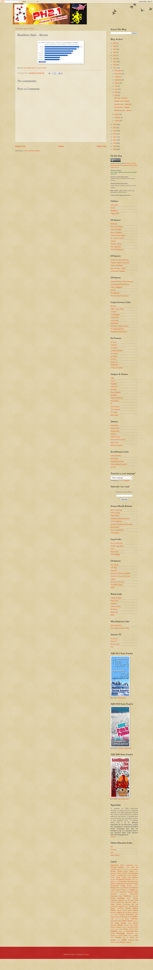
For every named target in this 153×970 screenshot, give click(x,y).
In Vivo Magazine (116, 521)
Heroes (135, 896)
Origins (116, 914)
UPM (119, 940)
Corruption (134, 875)
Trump (129, 935)
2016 (115, 124)
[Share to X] (57, 73)
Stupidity (114, 931)
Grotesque (114, 896)
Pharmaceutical (116, 917)
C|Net (112, 378)
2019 (115, 62)
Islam (129, 902)
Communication (133, 873)
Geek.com (114, 386)
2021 (115, 55)
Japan (113, 904)
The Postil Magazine (117, 249)
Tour (117, 935)
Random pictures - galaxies (123, 110)
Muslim (130, 910)
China (125, 873)
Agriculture (129, 865)
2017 (115, 68)
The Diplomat (115, 293)
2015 (115, 128)
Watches (113, 942)
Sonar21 (113, 241)
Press (120, 921)
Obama (119, 912)
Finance (113, 888)
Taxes (113, 933)
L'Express (114, 345)
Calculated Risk (116, 456)
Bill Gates (130, 869)
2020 (115, 59)
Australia (113, 869)
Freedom (118, 890)
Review (126, 925)
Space (126, 929)
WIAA (112, 615)
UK (127, 937)
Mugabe (119, 910)
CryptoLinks (114, 323)
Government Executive (118, 439)
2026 (115, 43)
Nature (135, 910)
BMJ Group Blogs (116, 510)
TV (132, 935)
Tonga (136, 933)
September (118, 80)
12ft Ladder (114, 205)
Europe (123, 885)
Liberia (126, 906)
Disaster (128, 879)
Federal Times (115, 437)
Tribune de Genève (117, 368)
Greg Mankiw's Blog (117, 461)
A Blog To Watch (116, 598)
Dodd (136, 879)
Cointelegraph (115, 315)
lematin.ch (114, 362)
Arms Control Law (116, 543)
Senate (136, 927)
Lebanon (121, 906)
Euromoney (114, 458)
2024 (115, 46)
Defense (135, 877)
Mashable (114, 395)
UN (137, 937)
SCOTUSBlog (115, 554)
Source (113, 837)
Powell (127, 918)
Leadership (114, 906)
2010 (115, 143)
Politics (135, 917)
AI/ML (136, 865)
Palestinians (130, 914)
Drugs (112, 881)
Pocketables (115, 401)
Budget (131, 871)
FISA (118, 887)
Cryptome (114, 570)
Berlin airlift (123, 869)
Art (137, 867)
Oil (123, 912)
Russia (113, 927)
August (117, 83)
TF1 (112, 647)
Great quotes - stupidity (121, 107)
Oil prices (128, 912)
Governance (123, 894)
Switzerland (130, 931)
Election (113, 883)
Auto (118, 869)
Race (129, 923)
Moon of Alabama (116, 232)
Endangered (129, 883)
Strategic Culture (116, 244)
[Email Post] (49, 73)
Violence (131, 940)
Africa (122, 865)
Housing (135, 898)
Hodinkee (114, 604)
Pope (112, 918)
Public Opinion (127, 921)
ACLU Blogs (115, 565)
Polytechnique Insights (118, 235)
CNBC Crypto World (117, 309)
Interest (113, 902)
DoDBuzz (114, 434)
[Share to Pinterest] (61, 73)
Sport (136, 929)
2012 (115, 137)
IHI (112, 847)
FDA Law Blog (115, 513)
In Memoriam (130, 900)
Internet (118, 902)
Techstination (115, 406)
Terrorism (130, 933)
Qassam (136, 921)
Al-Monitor (114, 224)
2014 (115, 131)
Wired (112, 587)
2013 (115, 134)
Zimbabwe (128, 942)
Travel (120, 935)
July (116, 86)
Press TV (114, 641)
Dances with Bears (117, 265)
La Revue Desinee (117, 350)
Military (113, 910)
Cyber (129, 877)
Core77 (113, 381)
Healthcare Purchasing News (120, 518)
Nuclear (113, 912)
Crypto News (115, 317)
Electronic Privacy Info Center (120, 576)
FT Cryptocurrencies (117, 329)
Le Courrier (114, 353)
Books (126, 871)
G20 (128, 890)
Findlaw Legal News (117, 546)
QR (112, 923)
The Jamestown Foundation (120, 296)
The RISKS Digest (117, 585)
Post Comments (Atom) (32, 151)
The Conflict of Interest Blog (120, 628)
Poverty (121, 918)
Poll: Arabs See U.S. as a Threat (34, 68)
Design (113, 879)
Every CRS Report (117, 227)
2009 (115, 146)
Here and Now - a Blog (118, 268)
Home (61, 146)
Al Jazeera (114, 638)
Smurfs (112, 929)
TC (112, 404)
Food (121, 887)
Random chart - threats (121, 101)
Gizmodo (113, 389)
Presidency (114, 921)
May (116, 92)
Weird (118, 942)
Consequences (121, 875)
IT (137, 902)
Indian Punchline (116, 229)
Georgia (130, 892)
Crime (112, 877)
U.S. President (116, 937)
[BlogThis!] (55, 73)
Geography (123, 892)
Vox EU (113, 467)
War (136, 940)
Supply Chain (121, 931)
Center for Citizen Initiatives (120, 260)
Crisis (118, 877)
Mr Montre (114, 609)
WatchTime (114, 612)
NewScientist (115, 527)
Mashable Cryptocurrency (119, 332)
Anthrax (128, 867)
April (116, 95)
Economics (123, 881)
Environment (115, 885)
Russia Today (115, 644)
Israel (134, 902)
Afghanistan (114, 865)
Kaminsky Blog (116, 606)
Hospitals (121, 898)
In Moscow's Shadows (118, 271)
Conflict (113, 875)
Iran (122, 902)
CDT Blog (114, 567)
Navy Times (115, 442)
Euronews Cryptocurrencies (119, 326)
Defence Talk (115, 428)
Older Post (101, 146)
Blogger (86, 954)
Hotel (128, 898)
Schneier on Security (117, 582)
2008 (115, 149)
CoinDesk (114, 312)
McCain (128, 908)
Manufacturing (133, 906)
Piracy (130, 916)
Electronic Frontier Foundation (120, 573)
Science (118, 927)
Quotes (123, 923)
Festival (136, 885)
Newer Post (20, 146)
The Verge (114, 412)
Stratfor (113, 290)
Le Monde (114, 356)
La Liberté (114, 348)
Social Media (119, 929)
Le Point (113, 359)
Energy (135, 883)
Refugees (114, 925)
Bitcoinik (113, 306)
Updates (113, 940)
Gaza (117, 892)
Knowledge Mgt (128, 904)
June (116, 89)
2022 (115, 52)
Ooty (112, 914)
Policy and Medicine (117, 530)
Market (113, 908)
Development (120, 879)
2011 (115, 140)
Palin (136, 914)
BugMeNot (114, 211)
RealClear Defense (117, 445)
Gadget (132, 890)
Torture (113, 935)
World (122, 942)
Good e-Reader (115, 392)
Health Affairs (115, 515)
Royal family (134, 925)
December (118, 70)
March (117, 114)
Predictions (134, 919)
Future (124, 890)
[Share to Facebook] (59, 73)
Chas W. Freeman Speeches (120, 263)
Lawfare (113, 579)
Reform (135, 923)
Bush (136, 871)
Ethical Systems (116, 625)
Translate (126, 480)
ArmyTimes (114, 425)
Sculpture (124, 927)
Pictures (124, 917)
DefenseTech (115, 431)
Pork (116, 918)
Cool (128, 875)
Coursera (113, 849)
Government (134, 894)
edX (112, 852)
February (118, 117)
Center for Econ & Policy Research (122, 281)
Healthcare (128, 896)
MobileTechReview (117, 398)
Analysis (121, 867)
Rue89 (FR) (114, 365)
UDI (124, 937)
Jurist (112, 549)
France (113, 890)
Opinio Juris (114, 552)
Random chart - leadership (122, 104)
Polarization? (122, 698)
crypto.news (115, 320)
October (117, 77)
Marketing (120, 908)
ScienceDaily (115, 533)
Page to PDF (115, 213)
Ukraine (132, 937)
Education (130, 881)
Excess (129, 885)
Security (130, 927)
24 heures (114, 342)
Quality (117, 923)
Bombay (119, 871)
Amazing (113, 867)
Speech (131, 929)
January (117, 120)
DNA (133, 879)
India (136, 900)
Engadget (114, 384)
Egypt (136, 881)
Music (125, 910)
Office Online (115, 855)
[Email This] (53, 73)
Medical (135, 908)
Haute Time (114, 601)
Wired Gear (114, 415)
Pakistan (122, 914)
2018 (115, 65)
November (118, 74)
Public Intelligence (117, 287)
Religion (120, 925)
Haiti (120, 896)
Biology (135, 869)
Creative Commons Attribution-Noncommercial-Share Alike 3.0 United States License (124, 165)
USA (124, 939)
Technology (120, 933)
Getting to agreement (124, 748)
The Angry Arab (116, 247)
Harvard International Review (120, 284)
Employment (120, 883)
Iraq (126, 902)
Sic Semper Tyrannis (117, 238)
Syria (136, 931)
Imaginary (114, 900)
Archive (113, 208)
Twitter (136, 935)
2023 (115, 49)
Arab (132, 867)
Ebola (116, 881)
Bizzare (113, 871)
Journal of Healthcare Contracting (121, 524)
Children (119, 873)
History (113, 898)
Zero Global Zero (123, 799)
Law (136, 904)
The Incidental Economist (119, 464)
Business (113, 873)
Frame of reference (131, 888)
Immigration (121, 900)
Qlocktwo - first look (120, 98)
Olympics (135, 912)
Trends (125, 935)
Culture (124, 877)
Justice (118, 904)
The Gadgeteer (115, 409)
